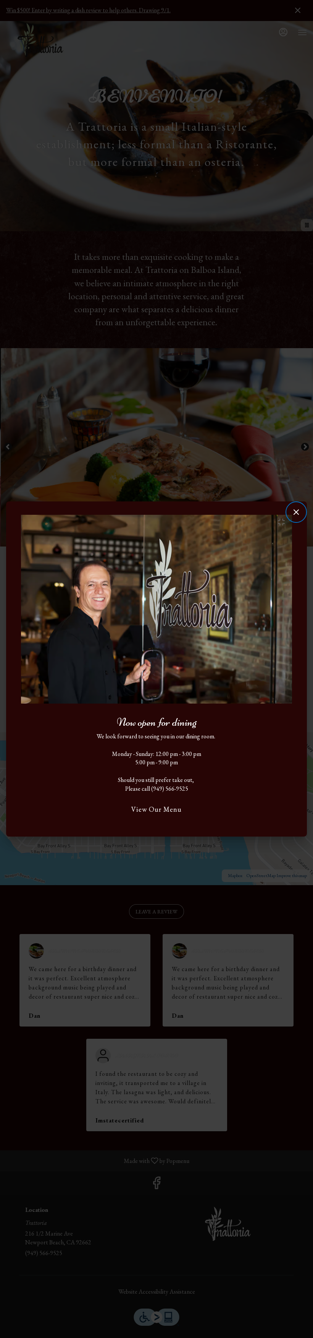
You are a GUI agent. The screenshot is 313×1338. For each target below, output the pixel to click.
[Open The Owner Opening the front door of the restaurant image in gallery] (283, 522)
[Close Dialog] (296, 512)
